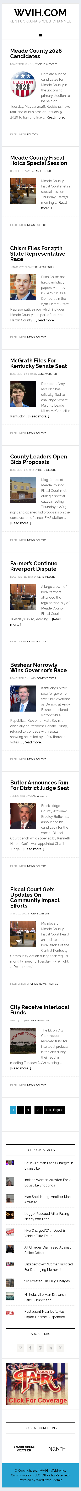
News (31, 225)
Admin (57, 1480)
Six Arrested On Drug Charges (47, 1281)
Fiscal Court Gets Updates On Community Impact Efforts (35, 897)
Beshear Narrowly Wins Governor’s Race (38, 667)
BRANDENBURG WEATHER (40, 1449)
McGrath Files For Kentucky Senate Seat (38, 363)
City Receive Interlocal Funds (39, 1010)
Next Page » (54, 1109)
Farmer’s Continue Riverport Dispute (34, 566)
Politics (32, 134)
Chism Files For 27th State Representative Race (37, 253)
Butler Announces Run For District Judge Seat (39, 785)
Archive (32, 983)
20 (38, 1109)
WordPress (43, 1480)
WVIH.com (40, 13)
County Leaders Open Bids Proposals (38, 459)
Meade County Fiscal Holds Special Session (38, 160)
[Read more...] (55, 117)
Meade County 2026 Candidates (36, 53)
